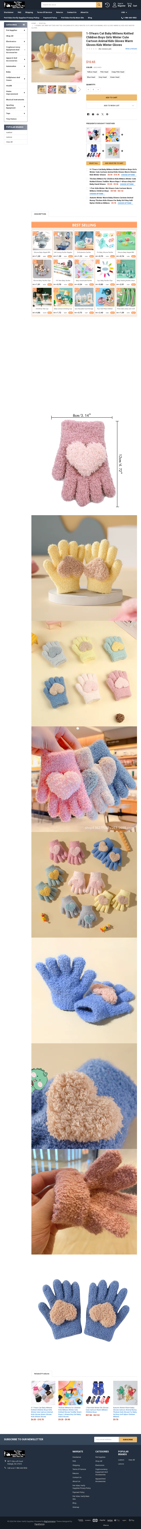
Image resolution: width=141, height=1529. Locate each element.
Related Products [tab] (41, 1374)
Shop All (9, 36)
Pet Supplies (11, 30)
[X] (103, 114)
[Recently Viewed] (108, 5)
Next (79, 89)
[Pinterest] (107, 114)
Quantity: (91, 85)
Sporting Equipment (10, 106)
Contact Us (71, 12)
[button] (111, 105)
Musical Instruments (15, 100)
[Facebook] (88, 114)
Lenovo (9, 137)
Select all (93, 163)
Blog (90, 18)
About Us (84, 12)
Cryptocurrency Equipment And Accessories (13, 49)
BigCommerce (49, 1521)
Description (40, 214)
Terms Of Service (44, 12)
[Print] (98, 114)
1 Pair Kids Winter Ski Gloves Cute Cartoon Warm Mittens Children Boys (97, 1410)
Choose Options (128, 175)
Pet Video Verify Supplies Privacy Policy (21, 18)
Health (9, 86)
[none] (56, 57)
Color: (93, 67)
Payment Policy (50, 18)
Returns (59, 12)
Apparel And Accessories (11, 59)
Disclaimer (9, 12)
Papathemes (39, 1524)
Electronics (11, 41)
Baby (8, 72)
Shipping (29, 12)
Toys (8, 113)
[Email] (93, 114)
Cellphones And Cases (13, 78)
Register (122, 6)
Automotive (11, 66)
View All (9, 142)
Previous (34, 89)
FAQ (19, 12)
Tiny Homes (11, 119)
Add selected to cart (114, 163)
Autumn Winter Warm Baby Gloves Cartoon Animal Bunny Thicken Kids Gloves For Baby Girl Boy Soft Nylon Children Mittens (111, 200)
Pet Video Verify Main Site (72, 18)
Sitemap (76, 1507)
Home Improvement (12, 92)
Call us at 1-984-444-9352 (17, 1468)
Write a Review (131, 49)
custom (9, 132)
